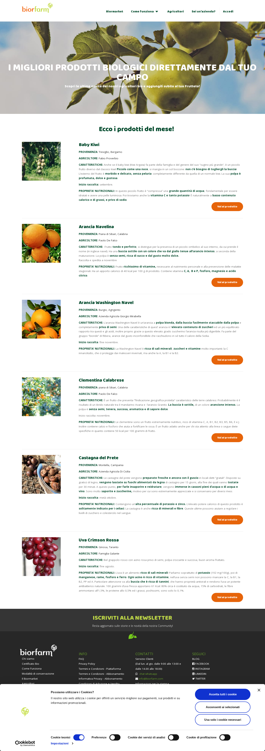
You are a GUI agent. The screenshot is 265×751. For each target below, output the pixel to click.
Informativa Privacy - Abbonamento (100, 678)
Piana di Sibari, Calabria (113, 234)
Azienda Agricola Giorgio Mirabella (120, 316)
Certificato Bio (30, 663)
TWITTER (200, 678)
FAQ (81, 659)
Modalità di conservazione (38, 673)
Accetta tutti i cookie (223, 694)
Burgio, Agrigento (109, 310)
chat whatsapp (148, 674)
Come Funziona (32, 668)
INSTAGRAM (202, 668)
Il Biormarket (30, 678)
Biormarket (114, 11)
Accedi (228, 11)
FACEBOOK (202, 663)
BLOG (195, 659)
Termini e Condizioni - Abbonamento (101, 674)
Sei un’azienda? (203, 11)
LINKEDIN (200, 674)
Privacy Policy (87, 663)
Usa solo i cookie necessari (222, 719)
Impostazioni (59, 743)
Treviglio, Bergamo (110, 152)
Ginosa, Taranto (109, 547)
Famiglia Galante (109, 553)
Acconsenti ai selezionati (223, 707)
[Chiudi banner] (259, 690)
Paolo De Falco (108, 240)
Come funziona (142, 11)
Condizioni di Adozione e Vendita (99, 683)
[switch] (114, 737)
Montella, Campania (111, 465)
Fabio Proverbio (108, 158)
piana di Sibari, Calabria (113, 387)
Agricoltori (175, 11)
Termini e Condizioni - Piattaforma (100, 668)
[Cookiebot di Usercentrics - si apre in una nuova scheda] (25, 743)
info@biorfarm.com (151, 678)
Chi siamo (28, 658)
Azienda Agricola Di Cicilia (114, 471)
